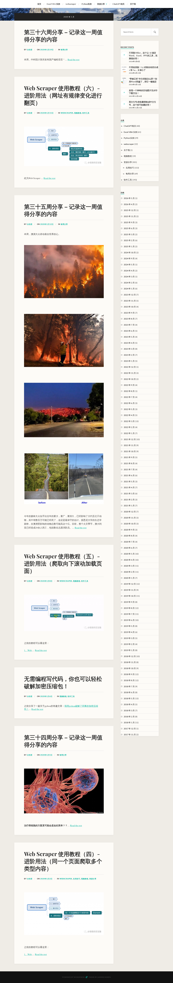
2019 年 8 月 (129, 608)
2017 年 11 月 (130, 734)
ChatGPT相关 (118, 4)
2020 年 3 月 (129, 566)
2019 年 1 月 (129, 650)
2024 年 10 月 (130, 252)
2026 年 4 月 (129, 204)
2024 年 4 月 (129, 270)
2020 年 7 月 (129, 541)
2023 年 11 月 (130, 300)
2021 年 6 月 (129, 475)
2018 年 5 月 (129, 698)
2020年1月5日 (46, 755)
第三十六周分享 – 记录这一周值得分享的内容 (63, 35)
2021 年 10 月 (130, 451)
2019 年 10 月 (130, 596)
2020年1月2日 (46, 879)
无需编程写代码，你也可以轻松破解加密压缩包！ (63, 682)
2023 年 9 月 (129, 313)
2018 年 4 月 (129, 704)
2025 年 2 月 (129, 240)
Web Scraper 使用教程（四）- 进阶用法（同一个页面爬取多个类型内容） (63, 861)
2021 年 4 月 (129, 487)
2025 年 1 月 (129, 246)
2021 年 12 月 (130, 439)
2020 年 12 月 (130, 511)
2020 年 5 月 (129, 554)
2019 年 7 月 (129, 614)
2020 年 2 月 (129, 572)
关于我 (133, 4)
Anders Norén (104, 977)
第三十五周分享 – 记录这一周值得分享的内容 (63, 210)
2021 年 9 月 (129, 457)
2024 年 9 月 (129, 258)
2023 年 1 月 (129, 361)
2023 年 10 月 (130, 306)
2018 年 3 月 (129, 710)
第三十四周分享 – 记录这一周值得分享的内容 (63, 740)
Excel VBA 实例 (53, 4)
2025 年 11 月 (130, 216)
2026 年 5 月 (129, 198)
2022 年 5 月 (129, 409)
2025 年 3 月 (129, 234)
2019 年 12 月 (130, 584)
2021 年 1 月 (129, 505)
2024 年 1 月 (129, 288)
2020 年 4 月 (129, 560)
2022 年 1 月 (129, 433)
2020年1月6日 (46, 696)
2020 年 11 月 (130, 517)
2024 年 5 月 (129, 264)
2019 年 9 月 (129, 602)
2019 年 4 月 (129, 632)
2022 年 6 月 (129, 403)
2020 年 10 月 (130, 523)
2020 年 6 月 (129, 548)
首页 (39, 4)
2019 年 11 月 (130, 590)
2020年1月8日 (46, 581)
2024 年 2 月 (129, 282)
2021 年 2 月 (129, 499)
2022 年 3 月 (129, 421)
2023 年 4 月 (129, 343)
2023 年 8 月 (129, 318)
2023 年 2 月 (129, 355)
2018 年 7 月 (129, 686)
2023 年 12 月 (130, 294)
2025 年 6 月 (129, 228)
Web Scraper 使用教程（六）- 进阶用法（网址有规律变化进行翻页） (63, 95)
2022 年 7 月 (129, 397)
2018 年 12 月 (130, 656)
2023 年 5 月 (129, 337)
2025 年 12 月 (130, 210)
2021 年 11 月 (130, 445)
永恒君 (29, 50)
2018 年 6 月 (129, 692)
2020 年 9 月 (129, 529)
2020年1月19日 (47, 50)
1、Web (28, 650)
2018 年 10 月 (130, 668)
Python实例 (87, 4)
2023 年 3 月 (129, 349)
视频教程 (77, 113)
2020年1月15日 (47, 113)
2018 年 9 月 (129, 674)
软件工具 (85, 113)
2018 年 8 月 (129, 680)
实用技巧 (76, 879)
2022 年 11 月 (130, 373)
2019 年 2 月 (129, 644)
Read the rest (73, 59)
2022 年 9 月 (129, 385)
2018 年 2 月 (129, 716)
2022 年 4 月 (129, 415)
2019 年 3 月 (129, 638)
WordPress (79, 977)
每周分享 (64, 50)
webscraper (71, 4)
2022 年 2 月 (129, 427)
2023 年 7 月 (129, 325)
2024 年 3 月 (129, 276)
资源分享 (101, 4)
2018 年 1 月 (129, 722)
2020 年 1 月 (129, 578)
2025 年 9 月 (129, 222)
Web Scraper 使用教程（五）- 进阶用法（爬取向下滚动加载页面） (63, 563)
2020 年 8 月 (129, 535)
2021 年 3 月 (129, 493)
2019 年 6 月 (129, 620)
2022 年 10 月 (130, 379)
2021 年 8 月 (129, 463)
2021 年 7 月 (129, 469)
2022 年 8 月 (129, 391)
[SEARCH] (155, 32)
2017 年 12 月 (130, 728)
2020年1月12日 (47, 224)
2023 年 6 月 (129, 331)
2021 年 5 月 (129, 481)
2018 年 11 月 (130, 662)
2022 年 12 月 (130, 367)
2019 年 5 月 (129, 626)
